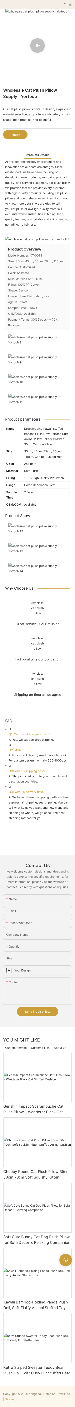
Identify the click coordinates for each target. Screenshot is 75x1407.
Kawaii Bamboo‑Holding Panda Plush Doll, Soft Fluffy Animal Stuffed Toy (35, 1305)
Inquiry (15, 134)
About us (60, 1047)
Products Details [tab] (37, 155)
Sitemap (10, 1399)
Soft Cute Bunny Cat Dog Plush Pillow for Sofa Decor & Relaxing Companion (36, 1240)
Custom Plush (40, 1047)
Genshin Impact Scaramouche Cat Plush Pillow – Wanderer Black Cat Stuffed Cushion (33, 1109)
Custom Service (16, 1047)
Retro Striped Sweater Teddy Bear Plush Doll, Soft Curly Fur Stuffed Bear (36, 1370)
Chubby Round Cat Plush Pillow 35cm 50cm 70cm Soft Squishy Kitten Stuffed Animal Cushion (36, 1174)
